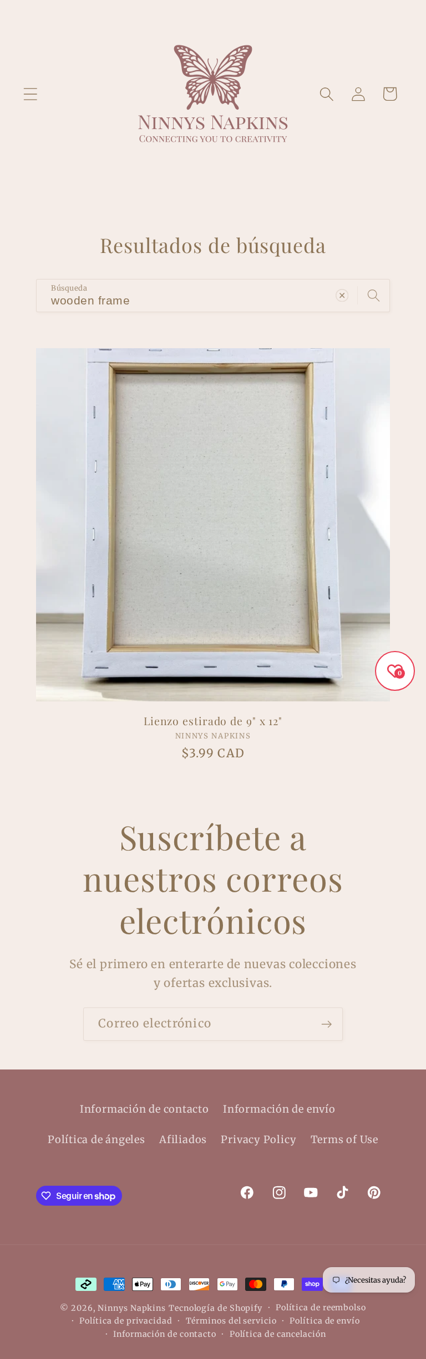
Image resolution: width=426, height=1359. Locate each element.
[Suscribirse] (326, 1024)
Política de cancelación (278, 1334)
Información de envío (279, 1109)
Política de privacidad (126, 1321)
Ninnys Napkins (132, 1308)
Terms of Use (344, 1139)
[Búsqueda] (373, 295)
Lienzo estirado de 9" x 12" (213, 721)
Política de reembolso (321, 1308)
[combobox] (213, 296)
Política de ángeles (96, 1139)
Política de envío (324, 1321)
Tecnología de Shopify (215, 1308)
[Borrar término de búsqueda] (342, 295)
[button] (30, 94)
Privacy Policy (258, 1139)
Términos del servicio (231, 1321)
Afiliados (183, 1139)
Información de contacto (144, 1109)
